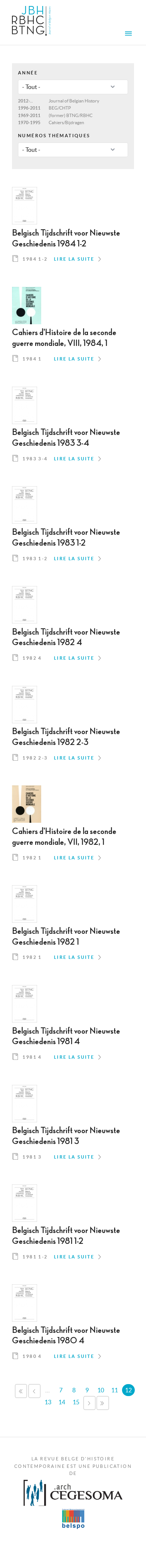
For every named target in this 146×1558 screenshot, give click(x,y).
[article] (73, 228)
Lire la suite (74, 259)
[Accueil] (31, 22)
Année (28, 72)
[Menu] (129, 34)
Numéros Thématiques (54, 135)
